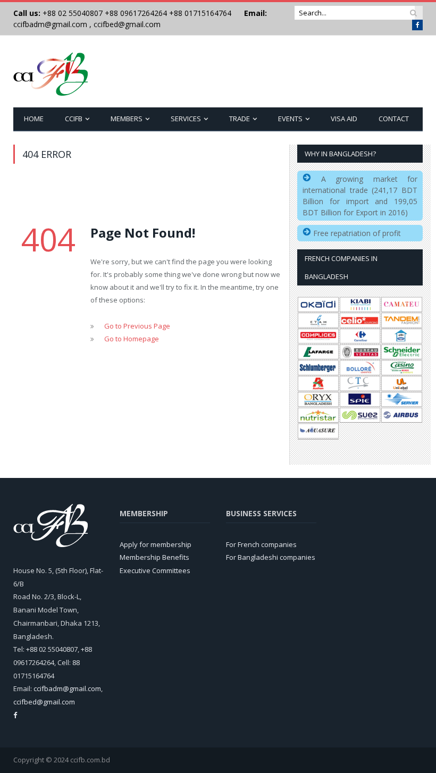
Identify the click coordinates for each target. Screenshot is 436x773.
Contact (394, 118)
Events (290, 118)
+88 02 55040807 (71, 13)
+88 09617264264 (136, 13)
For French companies (261, 544)
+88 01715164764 (200, 13)
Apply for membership (155, 544)
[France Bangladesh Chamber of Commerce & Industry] (50, 71)
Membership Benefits (154, 557)
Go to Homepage (131, 338)
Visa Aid (344, 118)
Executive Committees (155, 570)
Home (34, 118)
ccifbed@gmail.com (127, 24)
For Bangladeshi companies (270, 557)
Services (186, 118)
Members (126, 118)
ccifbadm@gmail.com (50, 24)
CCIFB (73, 118)
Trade (239, 118)
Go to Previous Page (137, 326)
